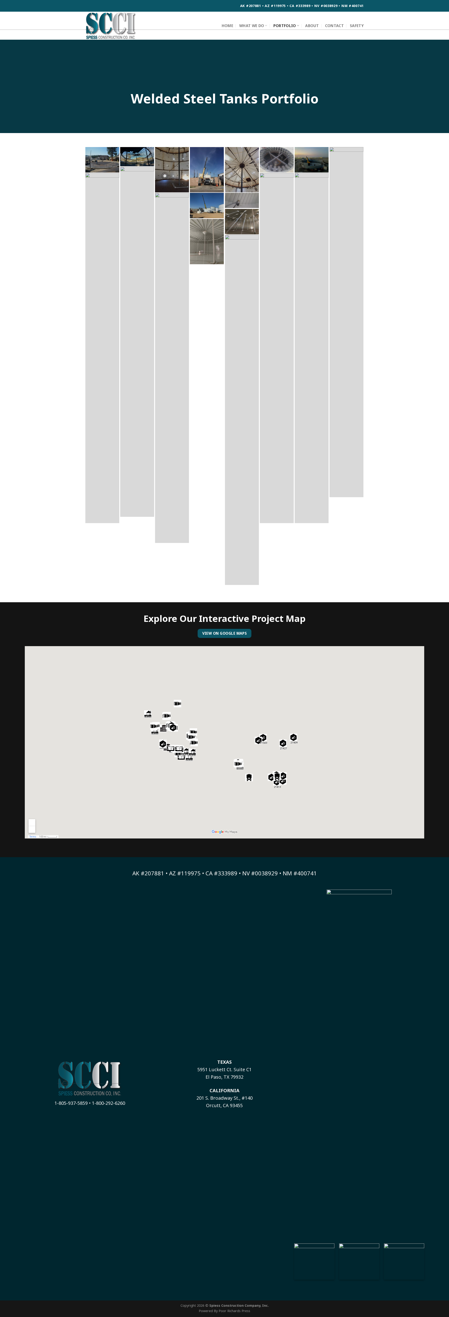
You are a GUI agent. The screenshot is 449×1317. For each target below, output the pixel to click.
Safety (357, 25)
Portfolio (284, 25)
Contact (334, 25)
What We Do (251, 25)
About (312, 25)
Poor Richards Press (234, 1311)
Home (227, 25)
